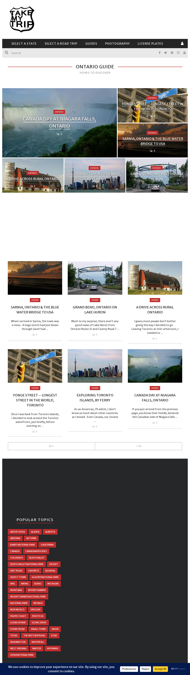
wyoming (52, 648)
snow (55, 629)
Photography (117, 43)
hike (12, 583)
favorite (33, 570)
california (47, 544)
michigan (52, 583)
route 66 (37, 616)
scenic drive (39, 622)
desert (53, 564)
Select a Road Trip (61, 43)
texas (13, 635)
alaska (35, 531)
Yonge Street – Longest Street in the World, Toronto (35, 400)
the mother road (34, 635)
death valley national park (26, 564)
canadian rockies (36, 551)
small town (38, 629)
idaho (37, 583)
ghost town (18, 577)
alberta (50, 531)
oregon (35, 609)
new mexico (17, 609)
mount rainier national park (28, 596)
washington (18, 642)
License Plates (150, 43)
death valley (36, 557)
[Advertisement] (114, 19)
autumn (31, 538)
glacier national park (45, 577)
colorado (16, 557)
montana (16, 590)
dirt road (16, 570)
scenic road (17, 629)
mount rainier (37, 590)
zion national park (22, 655)
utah (54, 635)
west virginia (18, 648)
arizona (15, 538)
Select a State (24, 43)
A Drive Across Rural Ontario (33, 179)
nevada (38, 603)
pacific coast (18, 616)
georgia (50, 570)
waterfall (38, 642)
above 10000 (17, 531)
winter (36, 648)
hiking (24, 583)
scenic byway (18, 622)
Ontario (59, 112)
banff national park (22, 544)
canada (14, 551)
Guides (91, 43)
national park (19, 603)
